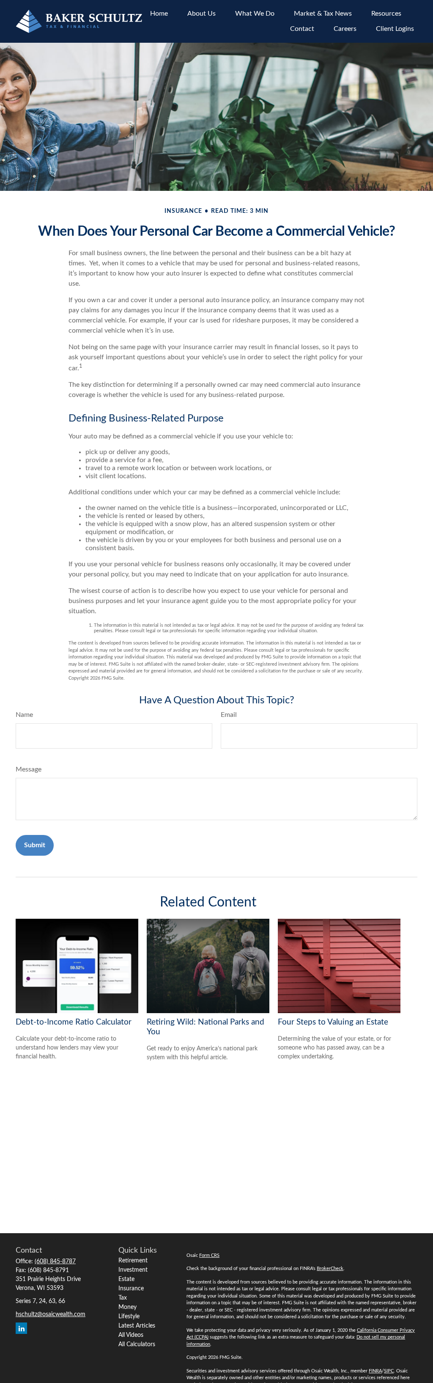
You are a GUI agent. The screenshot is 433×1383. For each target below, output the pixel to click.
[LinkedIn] (21, 1328)
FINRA (375, 1371)
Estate (126, 1279)
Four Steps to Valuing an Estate (333, 1022)
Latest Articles (136, 1326)
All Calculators (136, 1344)
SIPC (389, 1371)
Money (127, 1307)
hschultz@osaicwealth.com (50, 1314)
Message (28, 769)
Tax (122, 1298)
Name (24, 714)
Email (229, 714)
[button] (159, 13)
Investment (133, 1270)
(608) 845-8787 (55, 1262)
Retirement (133, 1261)
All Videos (130, 1335)
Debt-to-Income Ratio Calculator (74, 1022)
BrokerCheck (330, 1268)
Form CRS (209, 1255)
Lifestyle (129, 1317)
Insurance (131, 1289)
